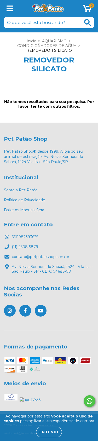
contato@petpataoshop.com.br (40, 256)
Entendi (49, 432)
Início (31, 41)
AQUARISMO (54, 41)
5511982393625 (25, 236)
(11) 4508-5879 (25, 246)
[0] (87, 10)
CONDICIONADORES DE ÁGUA (46, 45)
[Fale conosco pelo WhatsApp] (89, 401)
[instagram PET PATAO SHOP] (10, 311)
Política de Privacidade (24, 200)
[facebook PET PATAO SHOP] (25, 311)
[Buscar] (88, 22)
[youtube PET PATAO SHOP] (41, 311)
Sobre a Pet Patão (21, 190)
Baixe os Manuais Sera (24, 210)
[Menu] (10, 8)
